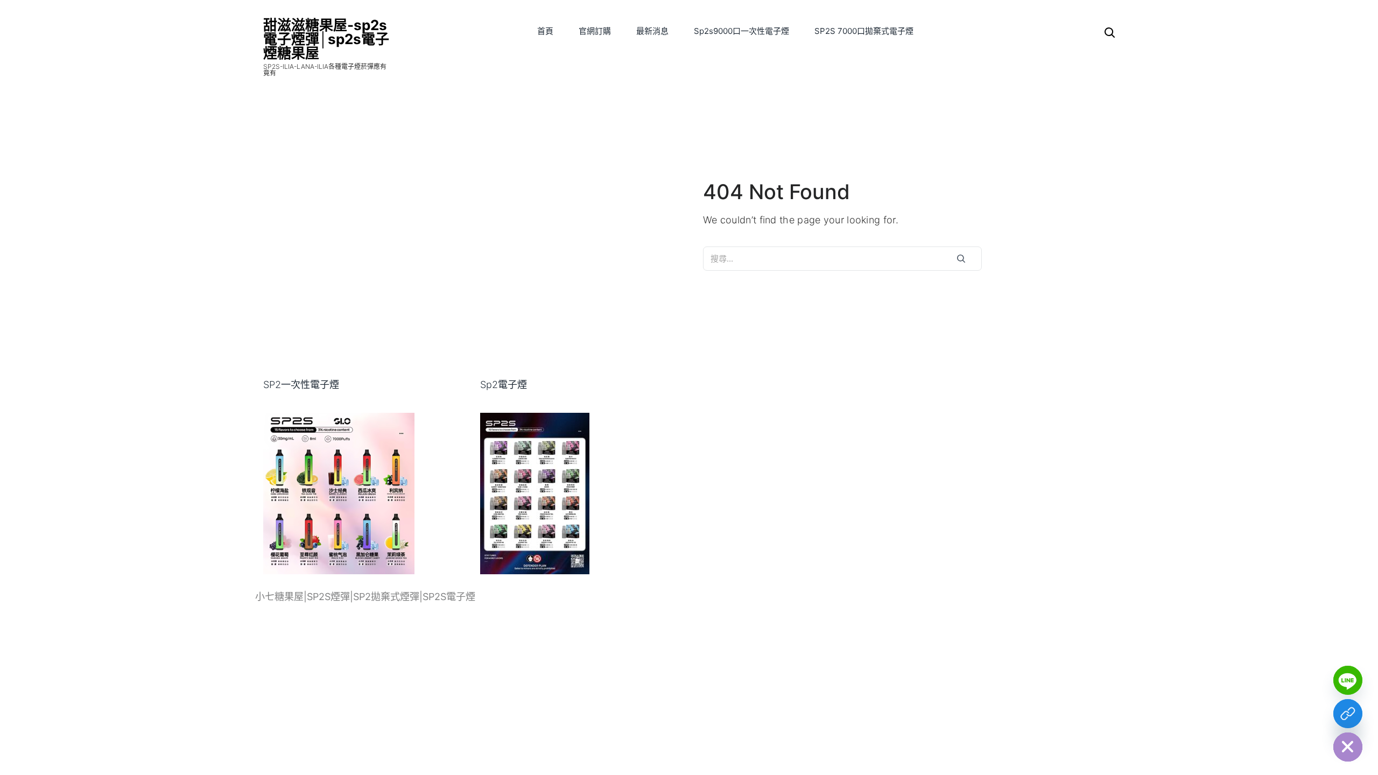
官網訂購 (595, 31)
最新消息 (652, 31)
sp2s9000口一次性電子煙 (741, 31)
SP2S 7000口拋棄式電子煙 (863, 31)
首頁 (545, 31)
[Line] (1347, 680)
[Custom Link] (1347, 713)
